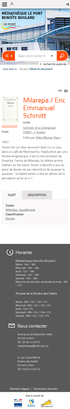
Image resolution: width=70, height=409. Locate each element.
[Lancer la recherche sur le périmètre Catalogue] (62, 56)
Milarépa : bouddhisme (20, 210)
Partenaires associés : (46, 388)
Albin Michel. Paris (48, 137)
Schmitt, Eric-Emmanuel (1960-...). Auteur (39, 130)
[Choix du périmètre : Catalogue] (8, 56)
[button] (68, 4)
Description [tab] (37, 195)
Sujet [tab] (12, 195)
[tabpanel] (35, 162)
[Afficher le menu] (4, 4)
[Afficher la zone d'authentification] (13, 4)
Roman (10, 218)
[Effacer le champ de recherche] (52, 56)
